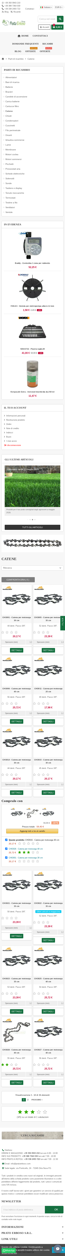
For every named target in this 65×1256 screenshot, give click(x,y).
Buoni (8, 437)
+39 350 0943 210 (12, 3)
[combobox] (50, 19)
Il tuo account (15, 407)
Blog (6, 12)
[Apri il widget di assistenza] (58, 1249)
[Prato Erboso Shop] (14, 22)
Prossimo (37, 1100)
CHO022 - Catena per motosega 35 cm (48, 904)
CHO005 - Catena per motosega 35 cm (48, 619)
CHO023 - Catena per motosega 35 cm (16, 980)
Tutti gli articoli (32, 527)
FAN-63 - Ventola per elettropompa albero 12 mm (32, 306)
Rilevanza (7, 568)
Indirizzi (9, 432)
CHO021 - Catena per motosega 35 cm (16, 904)
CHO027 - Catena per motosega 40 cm (48, 1051)
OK (56, 1209)
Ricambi (16, 12)
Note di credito (12, 428)
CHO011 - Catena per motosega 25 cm (48, 690)
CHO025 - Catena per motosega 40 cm (48, 980)
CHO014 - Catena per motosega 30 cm (16, 761)
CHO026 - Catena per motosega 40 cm (26, 849)
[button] (32, 519)
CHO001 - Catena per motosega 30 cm (16, 619)
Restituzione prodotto (15, 420)
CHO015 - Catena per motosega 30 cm (48, 761)
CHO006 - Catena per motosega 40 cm (16, 690)
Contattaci (29, 9)
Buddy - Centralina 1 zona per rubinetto (32, 263)
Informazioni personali (15, 416)
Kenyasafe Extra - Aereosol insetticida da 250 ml (32, 392)
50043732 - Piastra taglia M (32, 349)
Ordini (8, 424)
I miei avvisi (11, 441)
